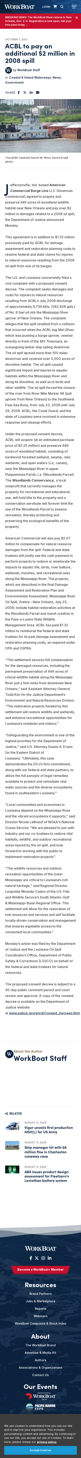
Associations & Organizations (40, 1367)
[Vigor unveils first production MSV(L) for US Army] (12, 1125)
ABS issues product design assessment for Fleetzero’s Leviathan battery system (47, 1176)
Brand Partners (40, 1293)
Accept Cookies (40, 1450)
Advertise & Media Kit (40, 1352)
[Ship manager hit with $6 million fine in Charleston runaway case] (12, 1145)
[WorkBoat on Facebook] (30, 1258)
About (40, 1335)
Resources (40, 1284)
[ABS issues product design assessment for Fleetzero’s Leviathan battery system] (12, 1169)
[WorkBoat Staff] (8, 70)
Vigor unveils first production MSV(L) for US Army (49, 1129)
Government (14, 82)
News (57, 77)
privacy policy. (47, 1442)
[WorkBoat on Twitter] (37, 1258)
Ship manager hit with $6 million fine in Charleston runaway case (45, 1151)
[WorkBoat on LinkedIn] (49, 1258)
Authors (40, 1360)
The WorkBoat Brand (40, 1345)
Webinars (41, 1316)
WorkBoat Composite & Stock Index (40, 1323)
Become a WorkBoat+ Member (40, 1269)
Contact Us (40, 1375)
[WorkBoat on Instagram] (43, 1258)
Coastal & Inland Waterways (30, 77)
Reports (40, 1308)
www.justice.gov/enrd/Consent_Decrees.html (44, 1013)
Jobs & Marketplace (40, 1301)
